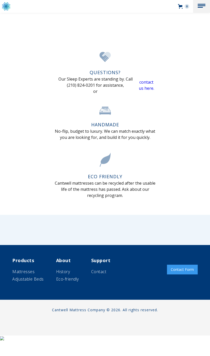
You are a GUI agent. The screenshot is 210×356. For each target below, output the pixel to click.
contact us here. (146, 85)
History (63, 271)
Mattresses (23, 271)
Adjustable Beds (28, 279)
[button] (201, 6)
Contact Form (182, 269)
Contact (99, 271)
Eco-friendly (67, 279)
